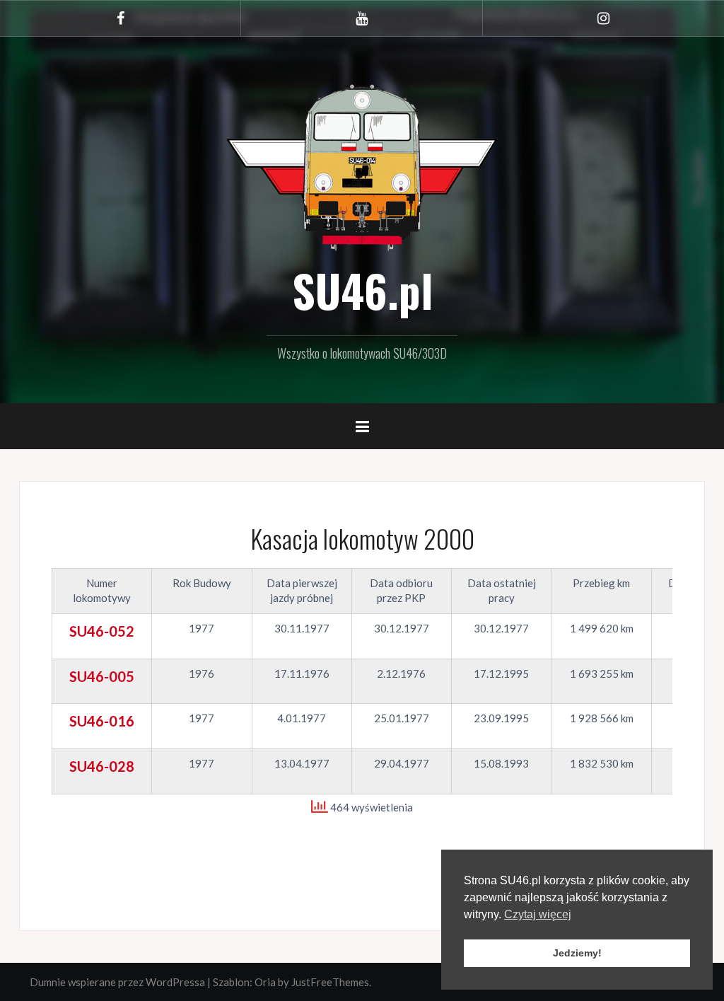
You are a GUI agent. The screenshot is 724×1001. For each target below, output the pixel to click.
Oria (265, 982)
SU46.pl (362, 290)
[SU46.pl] (362, 165)
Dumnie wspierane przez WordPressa (117, 982)
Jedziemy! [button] (577, 953)
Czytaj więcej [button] (537, 914)
